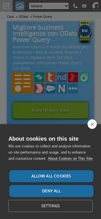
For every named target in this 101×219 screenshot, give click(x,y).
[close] (92, 124)
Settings (50, 205)
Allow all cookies (51, 176)
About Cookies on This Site (70, 158)
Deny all (51, 190)
